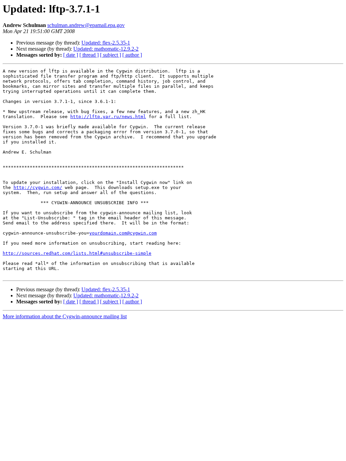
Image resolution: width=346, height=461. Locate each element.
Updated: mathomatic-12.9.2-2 (106, 49)
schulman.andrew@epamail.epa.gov (86, 25)
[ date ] (70, 55)
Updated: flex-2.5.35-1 (105, 43)
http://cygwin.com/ (38, 187)
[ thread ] (89, 55)
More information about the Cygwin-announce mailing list (65, 316)
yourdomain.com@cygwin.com (123, 233)
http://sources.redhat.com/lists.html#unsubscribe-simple (77, 253)
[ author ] (132, 55)
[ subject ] (110, 55)
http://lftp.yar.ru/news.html (108, 116)
